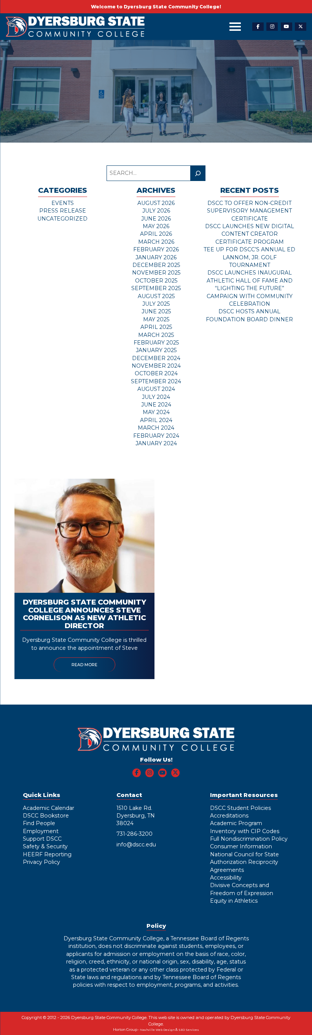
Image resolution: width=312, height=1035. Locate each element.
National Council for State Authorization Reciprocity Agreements (244, 862)
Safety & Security (45, 846)
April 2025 (156, 327)
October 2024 (156, 373)
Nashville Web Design (157, 1030)
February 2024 (156, 435)
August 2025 (156, 296)
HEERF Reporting (47, 854)
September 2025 (156, 288)
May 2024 (156, 412)
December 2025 (156, 265)
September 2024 (156, 381)
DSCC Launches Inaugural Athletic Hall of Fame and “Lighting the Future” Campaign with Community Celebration (250, 288)
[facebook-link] (258, 26)
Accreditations (229, 815)
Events (62, 203)
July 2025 (156, 303)
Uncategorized (62, 218)
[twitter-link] (300, 26)
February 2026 (156, 249)
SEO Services (188, 1030)
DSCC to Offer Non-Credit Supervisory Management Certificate (249, 211)
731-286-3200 (134, 833)
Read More (84, 664)
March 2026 (156, 241)
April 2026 (156, 233)
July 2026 (156, 210)
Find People (39, 823)
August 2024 (156, 389)
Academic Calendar (48, 808)
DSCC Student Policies (240, 808)
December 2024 (156, 358)
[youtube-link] (286, 26)
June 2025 (156, 311)
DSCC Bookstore (46, 815)
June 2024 (156, 404)
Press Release (62, 210)
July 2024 (156, 397)
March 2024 (156, 427)
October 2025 (156, 280)
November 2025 (156, 272)
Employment (41, 831)
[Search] (197, 173)
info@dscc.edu (136, 844)
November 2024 (156, 365)
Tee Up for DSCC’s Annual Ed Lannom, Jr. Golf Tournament (249, 257)
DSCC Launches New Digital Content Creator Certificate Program (249, 234)
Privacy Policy (41, 862)
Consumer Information (241, 846)
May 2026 (156, 226)
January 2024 (156, 443)
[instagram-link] (272, 26)
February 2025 (156, 342)
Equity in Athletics (234, 900)
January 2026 (156, 257)
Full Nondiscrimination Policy (249, 838)
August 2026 (156, 203)
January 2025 (156, 350)
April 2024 (156, 420)
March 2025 (156, 335)
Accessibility (226, 877)
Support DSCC (42, 838)
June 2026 (156, 218)
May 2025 (156, 319)
